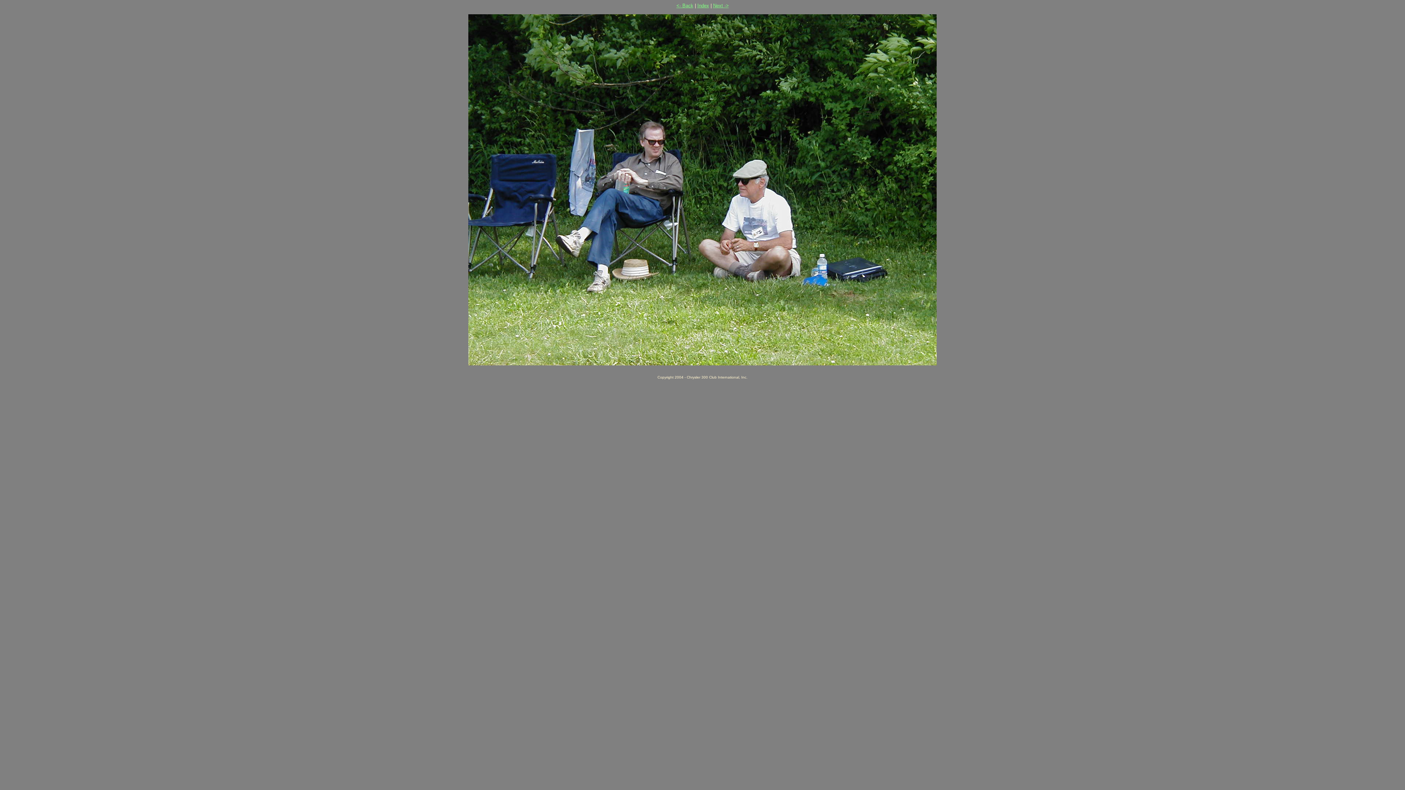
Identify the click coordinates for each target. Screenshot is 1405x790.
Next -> (721, 5)
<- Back (685, 5)
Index (703, 5)
